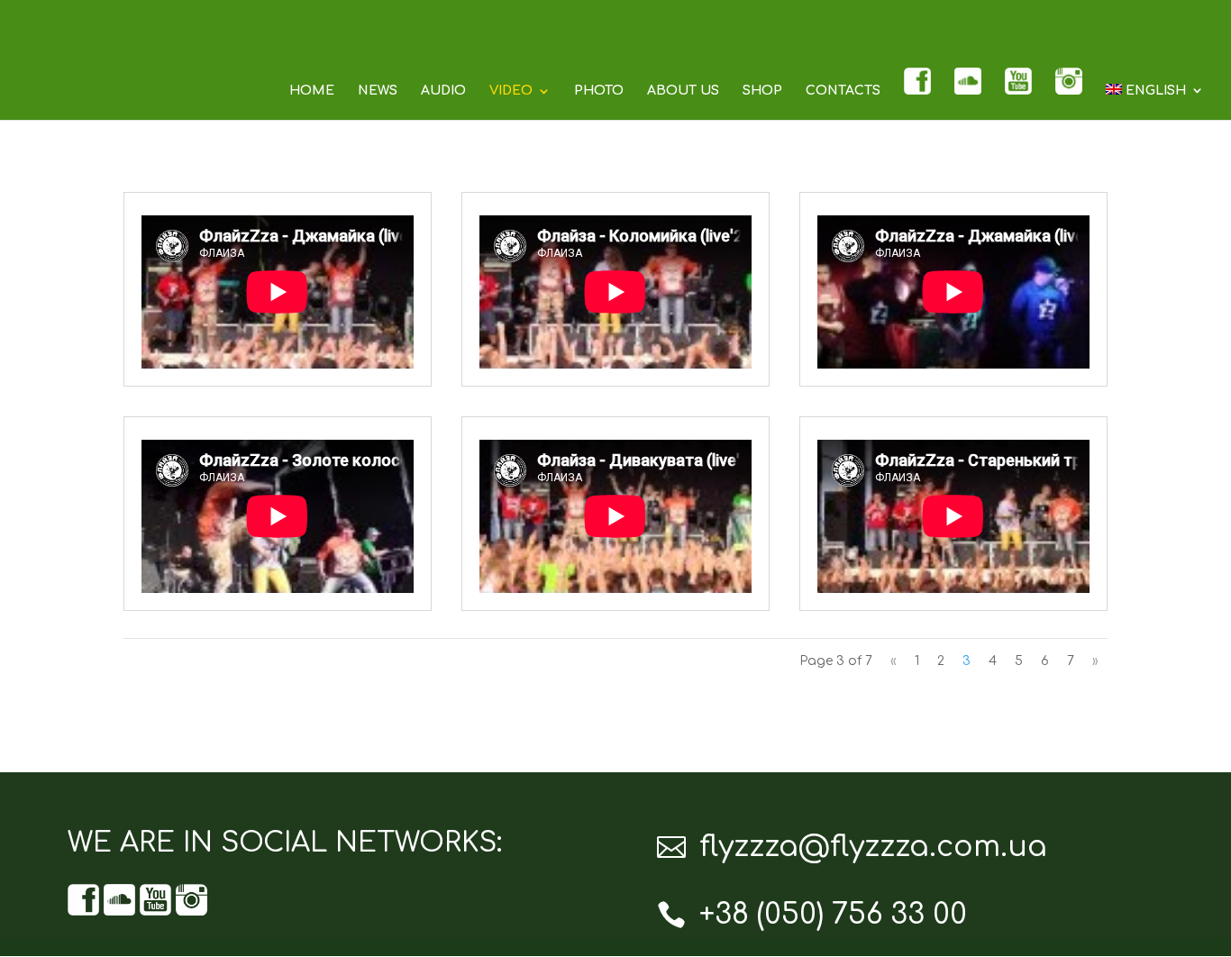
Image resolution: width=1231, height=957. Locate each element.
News (377, 91)
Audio (443, 91)
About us (683, 91)
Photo (599, 91)
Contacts (843, 91)
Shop (762, 91)
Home (311, 91)
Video (511, 91)
